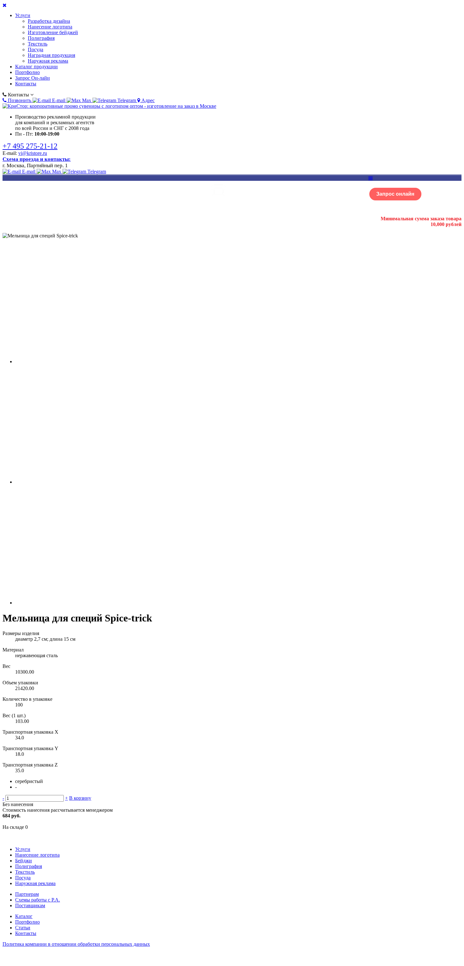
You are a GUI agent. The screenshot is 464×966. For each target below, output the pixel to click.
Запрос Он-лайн (32, 78)
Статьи (22, 927)
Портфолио (27, 72)
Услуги (22, 15)
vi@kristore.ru (32, 153)
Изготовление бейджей (53, 32)
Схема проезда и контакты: (37, 159)
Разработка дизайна (49, 21)
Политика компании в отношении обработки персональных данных (76, 944)
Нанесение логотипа (50, 26)
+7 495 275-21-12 (30, 146)
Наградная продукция (51, 55)
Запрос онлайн (395, 194)
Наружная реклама (48, 61)
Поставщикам (30, 905)
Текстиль (37, 43)
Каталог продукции (36, 66)
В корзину (80, 798)
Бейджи (23, 860)
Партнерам (27, 894)
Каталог (24, 916)
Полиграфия (41, 38)
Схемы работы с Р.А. (37, 899)
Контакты (25, 83)
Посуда (35, 49)
